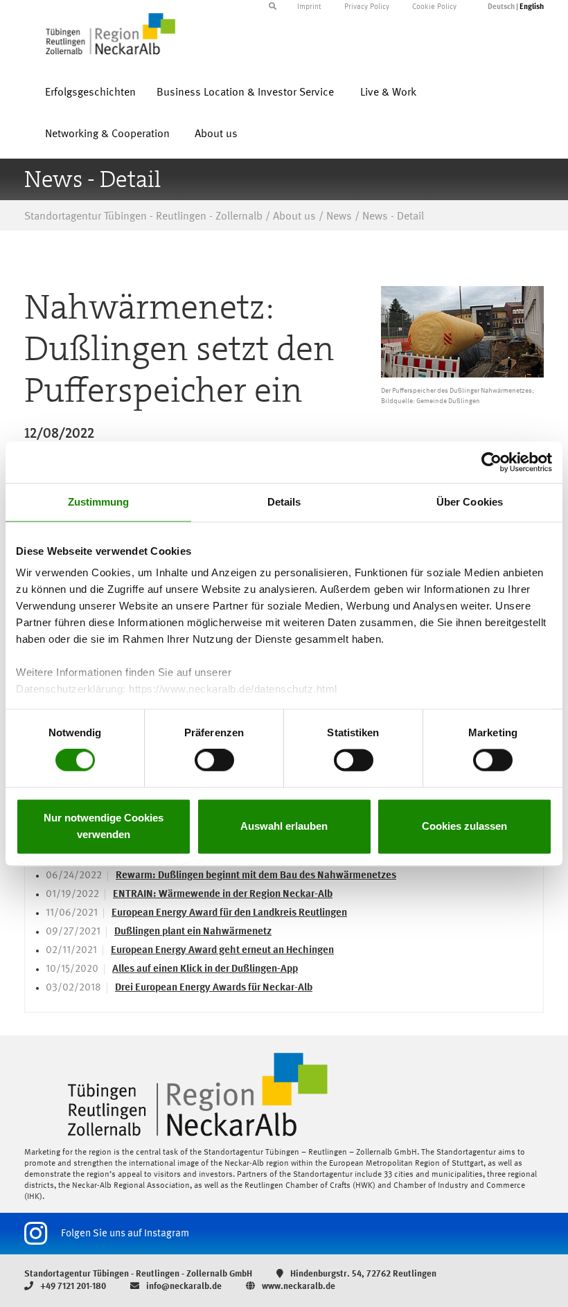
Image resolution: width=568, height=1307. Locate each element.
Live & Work (388, 92)
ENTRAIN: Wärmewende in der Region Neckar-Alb (222, 894)
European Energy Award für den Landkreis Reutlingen (229, 913)
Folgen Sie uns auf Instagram (125, 1233)
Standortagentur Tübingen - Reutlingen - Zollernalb (143, 216)
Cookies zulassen (464, 826)
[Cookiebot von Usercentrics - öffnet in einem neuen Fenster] (491, 462)
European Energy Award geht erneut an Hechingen (222, 950)
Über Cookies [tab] (469, 502)
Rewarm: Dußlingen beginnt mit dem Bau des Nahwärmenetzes (256, 876)
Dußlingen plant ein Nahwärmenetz (193, 932)
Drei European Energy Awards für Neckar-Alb (213, 988)
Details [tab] (284, 502)
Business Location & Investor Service (245, 92)
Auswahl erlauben (284, 826)
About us (216, 134)
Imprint (309, 7)
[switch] (214, 760)
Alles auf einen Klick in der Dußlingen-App (205, 969)
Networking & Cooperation (107, 134)
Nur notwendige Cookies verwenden (103, 826)
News (339, 216)
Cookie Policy (434, 7)
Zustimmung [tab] (99, 502)
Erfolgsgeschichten (90, 92)
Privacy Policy (366, 7)
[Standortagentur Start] (284, 1095)
